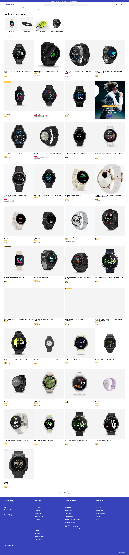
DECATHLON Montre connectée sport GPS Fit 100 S (14, 113)
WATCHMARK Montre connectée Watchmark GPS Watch (15, 195)
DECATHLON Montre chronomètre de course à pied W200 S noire (47, 359)
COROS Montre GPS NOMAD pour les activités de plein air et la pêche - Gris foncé (18, 482)
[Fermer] (124, 1)
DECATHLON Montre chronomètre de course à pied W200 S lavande (109, 400)
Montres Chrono (42, 31)
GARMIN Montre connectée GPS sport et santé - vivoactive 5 (16, 237)
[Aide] (119, 5)
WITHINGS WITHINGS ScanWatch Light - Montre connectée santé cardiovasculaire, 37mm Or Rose (108, 196)
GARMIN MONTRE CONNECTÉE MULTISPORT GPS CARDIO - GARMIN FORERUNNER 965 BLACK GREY (108, 72)
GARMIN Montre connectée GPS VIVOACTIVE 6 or (75, 195)
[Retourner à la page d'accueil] (10, 4)
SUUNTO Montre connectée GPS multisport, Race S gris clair (16, 440)
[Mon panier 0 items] (124, 5)
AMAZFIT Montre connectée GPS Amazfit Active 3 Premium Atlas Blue (109, 277)
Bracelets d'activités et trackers (57, 31)
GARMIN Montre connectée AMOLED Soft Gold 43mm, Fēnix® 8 (47, 400)
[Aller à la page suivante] (68, 492)
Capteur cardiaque (26, 31)
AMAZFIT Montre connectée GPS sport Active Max (14, 153)
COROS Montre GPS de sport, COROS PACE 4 (74, 113)
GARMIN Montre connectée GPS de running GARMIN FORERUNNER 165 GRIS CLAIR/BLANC (109, 154)
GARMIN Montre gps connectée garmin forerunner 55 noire (46, 71)
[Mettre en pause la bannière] (122, 1)
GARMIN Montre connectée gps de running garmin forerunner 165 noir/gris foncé (17, 72)
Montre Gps (11, 31)
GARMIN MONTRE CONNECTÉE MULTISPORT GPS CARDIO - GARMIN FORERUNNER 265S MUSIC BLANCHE (108, 320)
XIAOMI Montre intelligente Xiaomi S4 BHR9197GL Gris (76, 237)
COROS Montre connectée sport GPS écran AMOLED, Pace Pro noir (47, 195)
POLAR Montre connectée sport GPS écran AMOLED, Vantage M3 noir (48, 153)
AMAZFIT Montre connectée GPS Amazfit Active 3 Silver (76, 440)
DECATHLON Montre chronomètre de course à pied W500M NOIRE (17, 400)
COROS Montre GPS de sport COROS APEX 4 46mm (105, 359)
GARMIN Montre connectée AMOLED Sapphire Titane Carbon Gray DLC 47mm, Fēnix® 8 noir (79, 278)
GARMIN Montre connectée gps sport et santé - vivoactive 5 (46, 237)
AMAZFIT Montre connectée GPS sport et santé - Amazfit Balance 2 (78, 71)
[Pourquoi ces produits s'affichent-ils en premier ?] (110, 36)
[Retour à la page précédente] (60, 492)
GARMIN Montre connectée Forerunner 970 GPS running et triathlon (78, 153)
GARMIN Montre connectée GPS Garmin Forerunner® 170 (15, 359)
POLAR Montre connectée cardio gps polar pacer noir (45, 113)
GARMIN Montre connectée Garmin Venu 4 (73, 359)
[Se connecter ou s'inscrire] (121, 5)
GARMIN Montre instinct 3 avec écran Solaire (104, 237)
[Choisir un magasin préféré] (116, 5)
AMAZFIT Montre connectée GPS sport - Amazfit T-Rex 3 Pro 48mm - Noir (19, 319)
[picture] (19, 55)
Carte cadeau (121, 7)
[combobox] (121, 36)
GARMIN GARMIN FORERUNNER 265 (41, 277)
